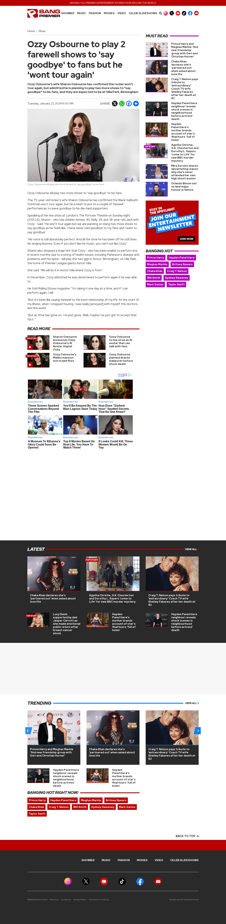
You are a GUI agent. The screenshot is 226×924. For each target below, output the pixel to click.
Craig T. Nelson (177, 271)
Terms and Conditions (99, 899)
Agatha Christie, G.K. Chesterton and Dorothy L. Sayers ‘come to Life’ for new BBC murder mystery (185, 153)
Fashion (95, 13)
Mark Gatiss (155, 284)
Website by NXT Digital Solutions (184, 899)
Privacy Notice (79, 899)
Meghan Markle (157, 264)
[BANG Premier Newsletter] (196, 13)
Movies (109, 13)
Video (121, 13)
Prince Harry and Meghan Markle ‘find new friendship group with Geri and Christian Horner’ (184, 50)
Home (31, 31)
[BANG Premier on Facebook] (190, 13)
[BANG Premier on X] (172, 13)
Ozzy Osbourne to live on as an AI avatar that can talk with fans (120, 341)
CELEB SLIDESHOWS (143, 13)
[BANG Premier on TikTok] (184, 13)
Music (42, 31)
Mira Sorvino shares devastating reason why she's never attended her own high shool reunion (184, 172)
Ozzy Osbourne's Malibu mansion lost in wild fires (64, 358)
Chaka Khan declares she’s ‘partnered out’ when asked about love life (183, 68)
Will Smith (153, 278)
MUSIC (81, 13)
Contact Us (66, 899)
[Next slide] (198, 730)
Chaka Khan (154, 271)
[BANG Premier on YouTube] (178, 13)
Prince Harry (155, 257)
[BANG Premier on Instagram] (165, 13)
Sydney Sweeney (176, 278)
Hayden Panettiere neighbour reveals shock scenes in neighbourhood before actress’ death (184, 111)
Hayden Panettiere (182, 257)
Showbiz (67, 13)
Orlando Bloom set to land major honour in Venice (184, 187)
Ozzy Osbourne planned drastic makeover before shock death (121, 359)
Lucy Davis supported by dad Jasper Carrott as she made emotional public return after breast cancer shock (66, 623)
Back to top (186, 836)
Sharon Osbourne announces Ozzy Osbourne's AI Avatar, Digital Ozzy (65, 343)
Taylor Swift (176, 284)
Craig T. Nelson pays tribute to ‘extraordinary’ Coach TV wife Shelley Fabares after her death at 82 (184, 88)
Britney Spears (182, 264)
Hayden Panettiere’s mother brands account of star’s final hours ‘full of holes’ (183, 132)
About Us (54, 899)
